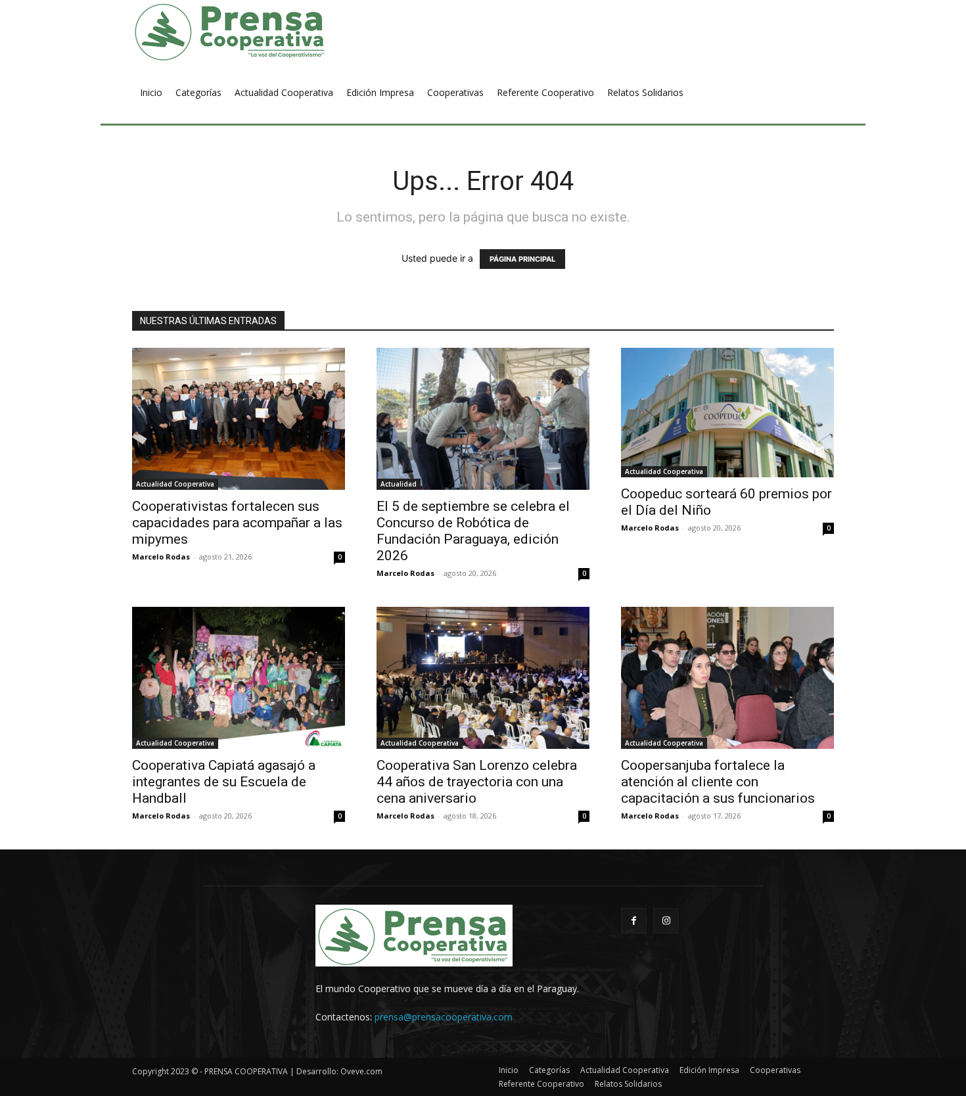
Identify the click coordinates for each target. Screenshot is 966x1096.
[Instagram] (666, 921)
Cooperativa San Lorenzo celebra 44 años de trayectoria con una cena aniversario (477, 781)
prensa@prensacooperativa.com (444, 1017)
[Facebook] (634, 921)
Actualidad (398, 483)
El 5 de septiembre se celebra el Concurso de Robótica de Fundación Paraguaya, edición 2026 (473, 530)
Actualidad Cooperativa (175, 483)
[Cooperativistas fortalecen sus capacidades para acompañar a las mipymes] (238, 419)
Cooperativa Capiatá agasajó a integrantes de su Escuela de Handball (223, 781)
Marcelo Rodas (161, 556)
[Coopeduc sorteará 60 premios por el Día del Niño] (727, 412)
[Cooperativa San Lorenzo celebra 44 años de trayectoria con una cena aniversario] (483, 678)
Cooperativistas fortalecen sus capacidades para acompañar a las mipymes (237, 522)
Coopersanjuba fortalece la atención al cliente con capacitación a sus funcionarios (718, 781)
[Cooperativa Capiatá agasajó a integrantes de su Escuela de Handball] (238, 678)
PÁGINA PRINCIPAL (522, 259)
